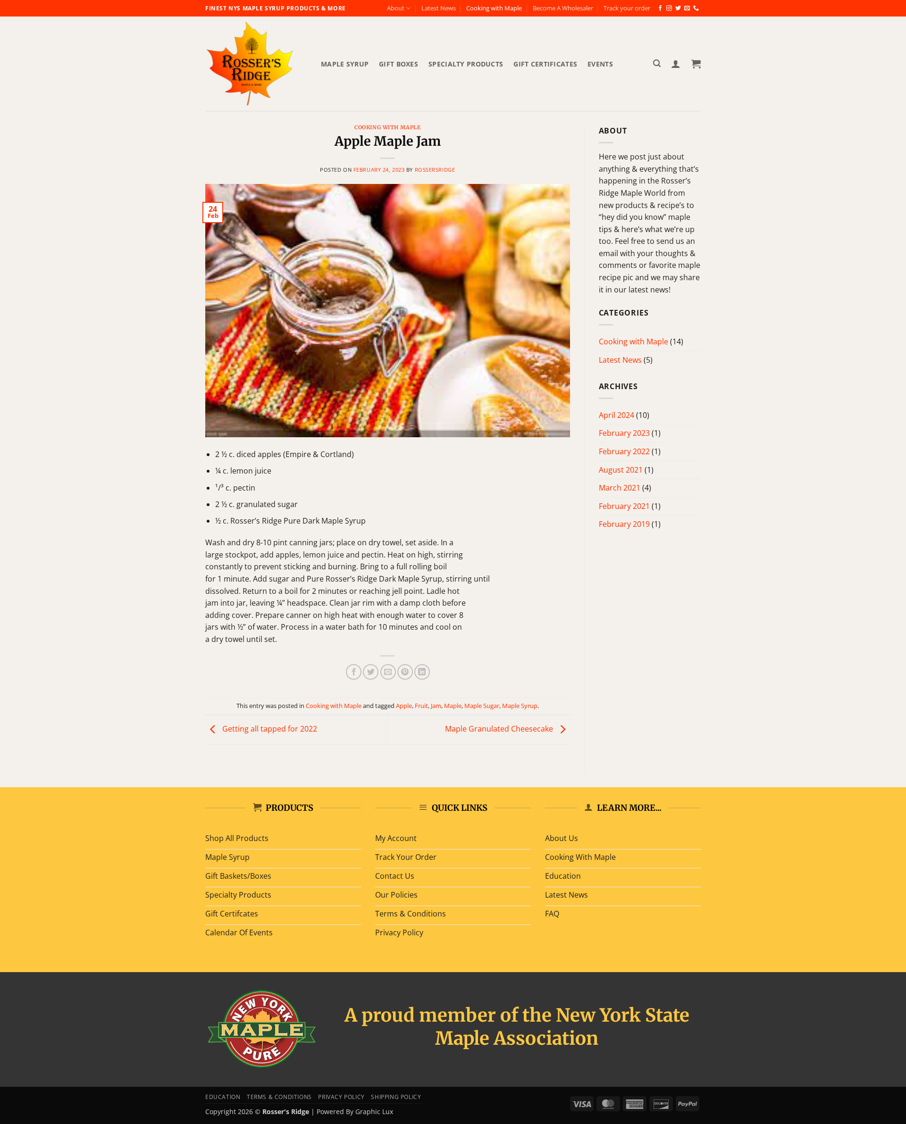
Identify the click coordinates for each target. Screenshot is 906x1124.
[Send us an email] (687, 8)
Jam (436, 705)
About (395, 8)
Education (223, 1097)
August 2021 (621, 470)
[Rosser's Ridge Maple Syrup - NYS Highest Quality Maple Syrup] (256, 64)
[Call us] (696, 8)
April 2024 (616, 415)
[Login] (675, 63)
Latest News (438, 8)
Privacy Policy (341, 1097)
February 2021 (624, 506)
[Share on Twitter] (370, 672)
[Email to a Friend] (388, 672)
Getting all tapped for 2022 (268, 729)
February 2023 (624, 433)
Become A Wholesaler (563, 8)
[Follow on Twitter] (678, 8)
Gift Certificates (545, 63)
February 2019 (624, 524)
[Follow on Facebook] (660, 8)
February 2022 (624, 451)
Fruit (421, 705)
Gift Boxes (398, 63)
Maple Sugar (481, 705)
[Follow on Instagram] (669, 8)
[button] (657, 63)
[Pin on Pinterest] (405, 672)
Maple (452, 705)
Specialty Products (465, 63)
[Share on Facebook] (353, 672)
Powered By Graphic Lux (355, 1111)
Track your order (627, 8)
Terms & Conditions (279, 1097)
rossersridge (435, 169)
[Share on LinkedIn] (422, 672)
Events (600, 63)
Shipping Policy (396, 1097)
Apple (404, 705)
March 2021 (619, 488)
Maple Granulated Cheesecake (500, 729)
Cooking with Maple (494, 8)
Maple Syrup (345, 63)
